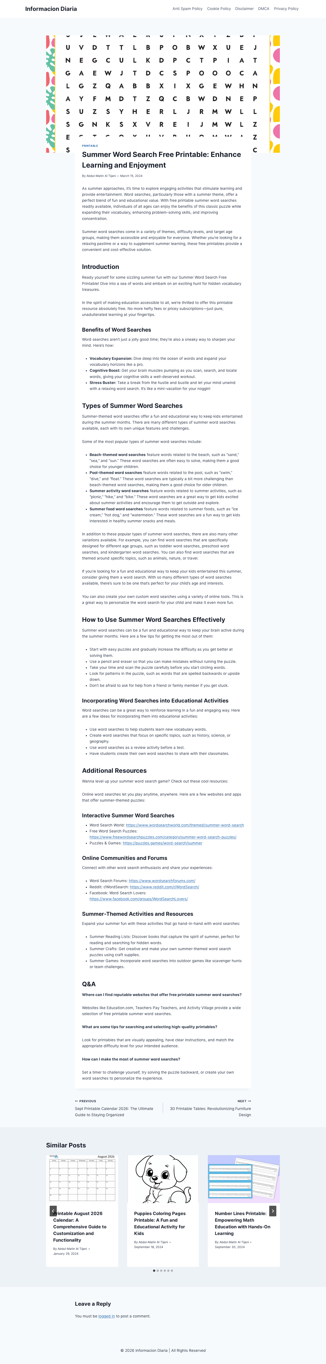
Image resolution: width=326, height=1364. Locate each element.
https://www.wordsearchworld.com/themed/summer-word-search (185, 825)
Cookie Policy (219, 8)
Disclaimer (244, 8)
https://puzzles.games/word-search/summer (162, 843)
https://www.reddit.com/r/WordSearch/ (164, 887)
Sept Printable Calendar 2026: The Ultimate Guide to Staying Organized (114, 1108)
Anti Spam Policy (187, 8)
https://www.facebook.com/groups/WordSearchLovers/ (139, 899)
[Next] (272, 1211)
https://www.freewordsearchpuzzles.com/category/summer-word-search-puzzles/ (163, 837)
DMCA (263, 8)
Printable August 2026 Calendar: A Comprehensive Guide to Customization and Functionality (79, 1227)
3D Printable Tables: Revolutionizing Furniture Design (210, 1108)
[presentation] (82, 1179)
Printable (90, 145)
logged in (106, 1316)
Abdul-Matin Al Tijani (101, 176)
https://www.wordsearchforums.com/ (162, 881)
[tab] (154, 1271)
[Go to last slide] (53, 1211)
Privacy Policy (286, 8)
